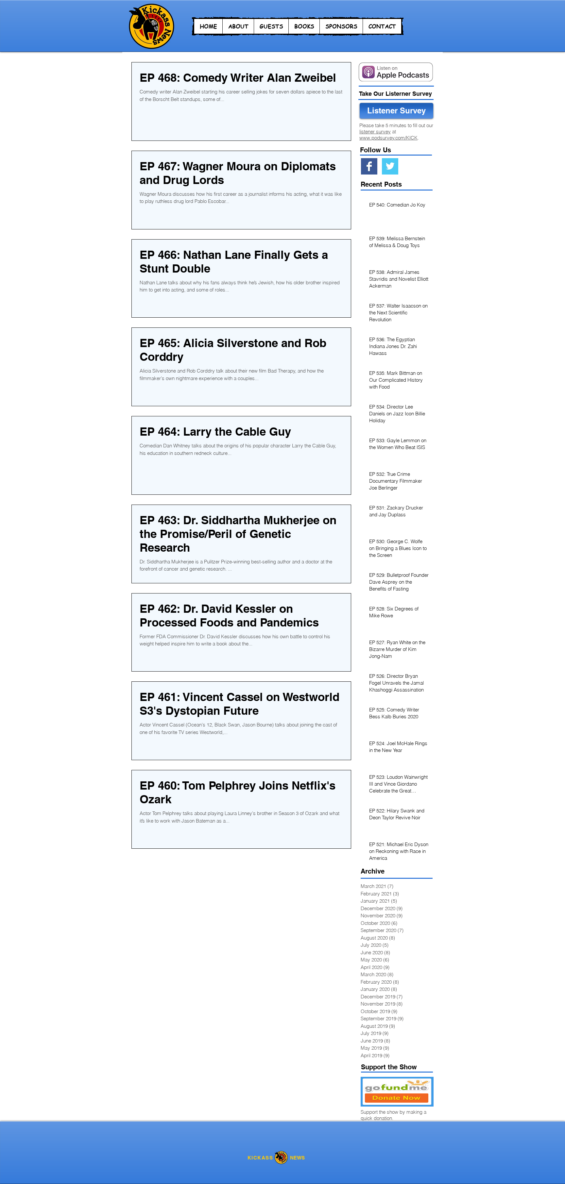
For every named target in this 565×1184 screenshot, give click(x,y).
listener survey (375, 131)
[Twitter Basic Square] (390, 166)
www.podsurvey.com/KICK (388, 138)
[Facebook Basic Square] (369, 166)
